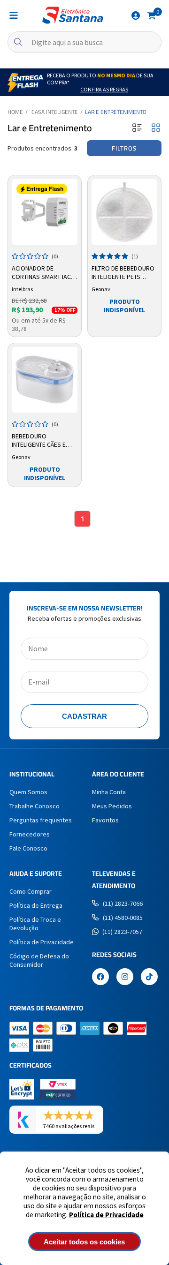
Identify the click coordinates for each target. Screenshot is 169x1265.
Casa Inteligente (54, 111)
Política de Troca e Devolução (35, 923)
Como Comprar (30, 891)
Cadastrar (84, 716)
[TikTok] (149, 977)
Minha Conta (109, 792)
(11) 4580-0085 (123, 917)
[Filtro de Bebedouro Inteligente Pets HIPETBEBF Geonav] (124, 212)
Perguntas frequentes (40, 820)
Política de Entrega (35, 905)
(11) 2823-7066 (123, 903)
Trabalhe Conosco (34, 806)
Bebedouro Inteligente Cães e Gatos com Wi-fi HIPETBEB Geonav (39, 441)
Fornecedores (29, 834)
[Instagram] (124, 977)
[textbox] (84, 42)
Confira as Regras (104, 89)
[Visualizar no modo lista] (137, 128)
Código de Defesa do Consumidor (39, 960)
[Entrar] (135, 15)
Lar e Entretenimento (115, 111)
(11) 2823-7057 (122, 931)
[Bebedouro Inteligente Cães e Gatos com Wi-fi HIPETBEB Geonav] (44, 380)
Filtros (124, 148)
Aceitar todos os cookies (84, 1242)
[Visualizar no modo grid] (155, 128)
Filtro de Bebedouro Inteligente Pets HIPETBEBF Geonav (123, 273)
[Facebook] (100, 977)
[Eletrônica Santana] (72, 15)
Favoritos (105, 820)
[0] (151, 15)
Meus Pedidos (112, 806)
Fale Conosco (28, 848)
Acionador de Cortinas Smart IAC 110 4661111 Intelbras (44, 273)
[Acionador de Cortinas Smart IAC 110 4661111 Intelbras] (44, 212)
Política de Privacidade (106, 1214)
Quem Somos (28, 792)
